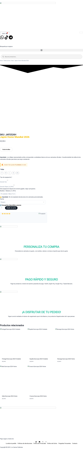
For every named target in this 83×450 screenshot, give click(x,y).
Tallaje (2, 169)
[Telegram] (11, 37)
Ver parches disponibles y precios (11, 205)
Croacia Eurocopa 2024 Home (38, 396)
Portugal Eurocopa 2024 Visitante (11, 359)
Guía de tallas (6, 149)
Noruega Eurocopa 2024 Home (66, 359)
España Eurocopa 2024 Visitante (39, 359)
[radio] (2, 173)
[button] (41, 50)
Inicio (1, 60)
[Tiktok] (6, 37)
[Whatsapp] (2, 37)
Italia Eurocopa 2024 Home (9, 396)
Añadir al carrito (11, 208)
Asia (12, 60)
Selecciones (7, 60)
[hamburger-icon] (81, 32)
